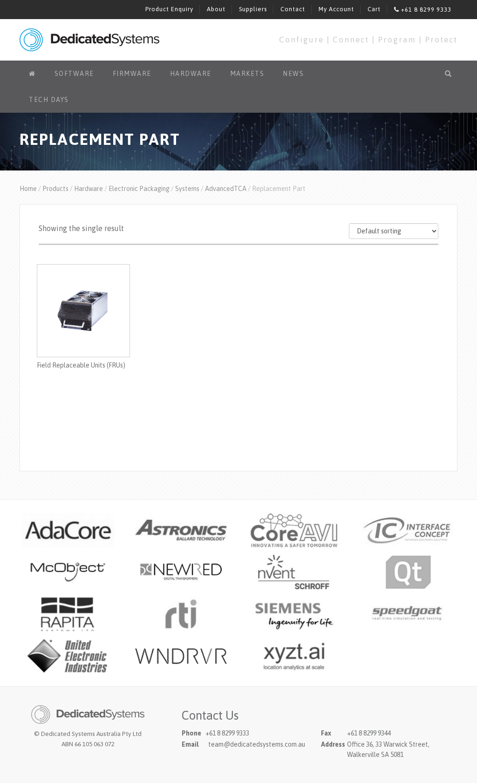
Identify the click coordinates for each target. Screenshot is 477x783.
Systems (187, 188)
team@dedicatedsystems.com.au (256, 744)
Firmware (132, 73)
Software (74, 73)
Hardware (190, 73)
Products (55, 188)
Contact (292, 9)
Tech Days (49, 99)
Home (28, 188)
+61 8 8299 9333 (425, 9)
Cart (374, 9)
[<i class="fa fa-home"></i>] (32, 74)
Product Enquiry (169, 9)
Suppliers (253, 9)
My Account (336, 9)
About (216, 9)
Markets (247, 73)
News (293, 73)
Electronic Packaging (139, 188)
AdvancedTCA (225, 188)
